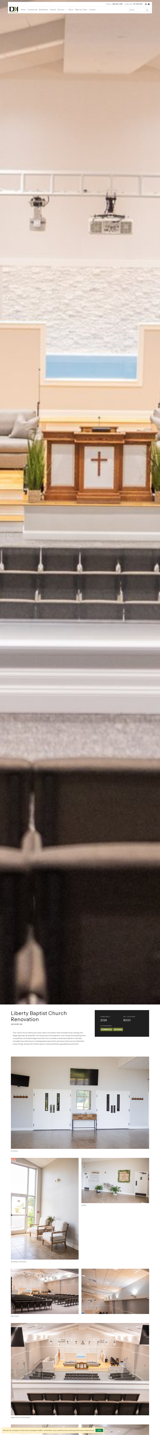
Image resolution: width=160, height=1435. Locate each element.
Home (23, 10)
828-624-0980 (117, 4)
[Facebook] (149, 4)
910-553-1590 (138, 4)
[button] (147, 9)
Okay (99, 1430)
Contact (92, 10)
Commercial (32, 10)
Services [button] (61, 10)
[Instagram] (146, 4)
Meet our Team (81, 10)
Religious (118, 1029)
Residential (43, 10)
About (70, 10)
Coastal (53, 10)
